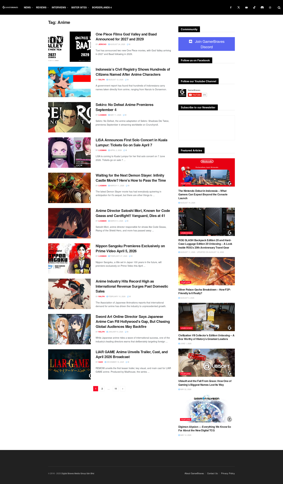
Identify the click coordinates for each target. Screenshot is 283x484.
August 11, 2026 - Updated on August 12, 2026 (202, 252)
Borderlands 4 (102, 7)
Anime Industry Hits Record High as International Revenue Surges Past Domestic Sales (132, 286)
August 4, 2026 (187, 297)
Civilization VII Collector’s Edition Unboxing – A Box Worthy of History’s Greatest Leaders (206, 337)
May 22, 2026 (185, 389)
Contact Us (212, 473)
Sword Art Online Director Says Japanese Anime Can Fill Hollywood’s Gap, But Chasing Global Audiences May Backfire (133, 321)
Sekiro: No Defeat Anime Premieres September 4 (124, 107)
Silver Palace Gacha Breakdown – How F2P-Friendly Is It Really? (204, 291)
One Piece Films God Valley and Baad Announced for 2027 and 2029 (126, 36)
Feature (185, 183)
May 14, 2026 (185, 435)
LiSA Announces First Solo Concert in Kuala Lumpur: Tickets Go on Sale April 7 (131, 142)
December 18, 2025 (115, 362)
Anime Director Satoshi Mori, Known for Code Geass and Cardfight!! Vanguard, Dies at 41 (133, 213)
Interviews (59, 7)
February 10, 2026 (116, 296)
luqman (102, 115)
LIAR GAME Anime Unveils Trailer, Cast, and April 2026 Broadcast (132, 354)
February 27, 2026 (118, 256)
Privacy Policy (228, 473)
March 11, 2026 (117, 185)
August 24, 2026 (117, 44)
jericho (102, 44)
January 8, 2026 (115, 331)
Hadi (100, 362)
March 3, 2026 (116, 220)
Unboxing (186, 233)
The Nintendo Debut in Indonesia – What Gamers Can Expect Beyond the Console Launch (202, 194)
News (27, 7)
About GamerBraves (194, 473)
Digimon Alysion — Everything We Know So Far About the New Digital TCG (204, 428)
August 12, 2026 (115, 79)
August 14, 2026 (187, 202)
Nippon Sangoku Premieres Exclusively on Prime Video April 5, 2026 (130, 248)
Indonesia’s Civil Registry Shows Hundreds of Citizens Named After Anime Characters (133, 72)
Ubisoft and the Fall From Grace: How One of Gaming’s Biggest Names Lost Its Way (204, 382)
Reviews (41, 7)
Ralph (101, 79)
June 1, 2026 (185, 343)
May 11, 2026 (115, 114)
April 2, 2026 (116, 150)
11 (116, 388)
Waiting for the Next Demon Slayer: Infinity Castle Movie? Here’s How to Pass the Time (131, 178)
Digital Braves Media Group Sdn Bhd (77, 473)
